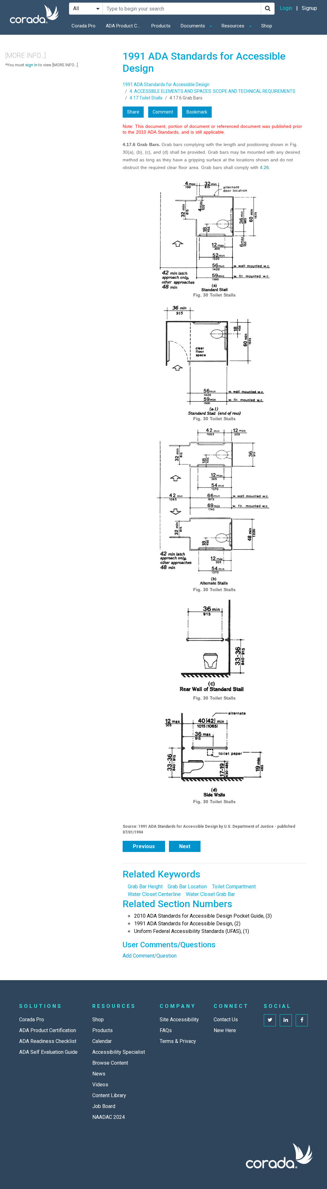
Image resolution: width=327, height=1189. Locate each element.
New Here (225, 1030)
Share (133, 111)
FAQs (166, 1030)
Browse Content (110, 1063)
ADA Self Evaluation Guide (48, 1052)
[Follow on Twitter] (270, 1020)
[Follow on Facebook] (302, 1020)
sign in (31, 64)
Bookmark (196, 111)
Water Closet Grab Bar (210, 894)
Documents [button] (193, 26)
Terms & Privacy (178, 1041)
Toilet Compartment (234, 887)
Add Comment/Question (150, 956)
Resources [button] (234, 26)
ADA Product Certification (125, 26)
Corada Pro (83, 26)
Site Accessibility (179, 1020)
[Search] (268, 9)
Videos (100, 1085)
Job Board (103, 1106)
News (98, 1074)
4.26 (264, 167)
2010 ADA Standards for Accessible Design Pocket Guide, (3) (203, 916)
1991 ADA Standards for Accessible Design (166, 84)
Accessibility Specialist (118, 1052)
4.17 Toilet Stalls (146, 97)
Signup (309, 8)
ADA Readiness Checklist (47, 1041)
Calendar (102, 1041)
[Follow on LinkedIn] (286, 1020)
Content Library (109, 1095)
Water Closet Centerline (154, 894)
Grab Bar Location (187, 887)
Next (184, 846)
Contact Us (226, 1020)
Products (161, 26)
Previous (144, 846)
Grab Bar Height (145, 887)
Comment (163, 111)
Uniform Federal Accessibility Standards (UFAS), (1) (191, 931)
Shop (266, 26)
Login (286, 8)
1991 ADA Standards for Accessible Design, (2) (187, 924)
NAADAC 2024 (108, 1117)
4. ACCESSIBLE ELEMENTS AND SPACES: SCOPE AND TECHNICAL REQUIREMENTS (212, 91)
